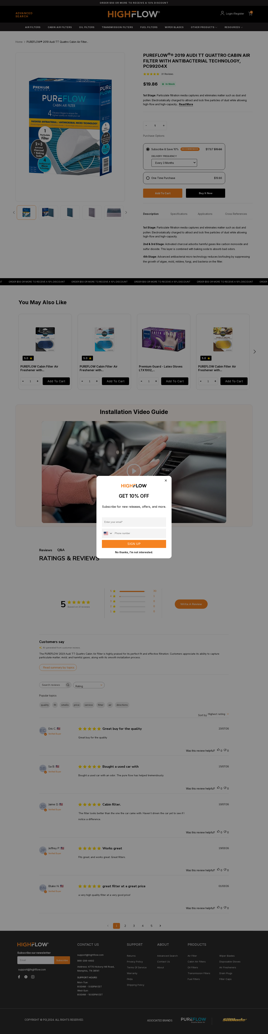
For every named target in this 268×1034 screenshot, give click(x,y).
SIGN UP (134, 543)
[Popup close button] (165, 481)
